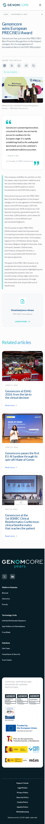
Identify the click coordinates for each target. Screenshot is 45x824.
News (6, 14)
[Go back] (42, 14)
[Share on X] (11, 65)
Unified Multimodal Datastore (14, 621)
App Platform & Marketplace (13, 626)
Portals (5, 604)
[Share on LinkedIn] (4, 65)
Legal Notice (23, 788)
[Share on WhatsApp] (19, 65)
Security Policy (22, 797)
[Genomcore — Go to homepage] (22, 564)
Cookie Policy (22, 802)
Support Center (22, 783)
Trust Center (7, 660)
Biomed (5, 593)
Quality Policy (22, 807)
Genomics (6, 599)
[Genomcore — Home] (16, 5)
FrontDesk (6, 632)
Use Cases (6, 648)
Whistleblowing (22, 812)
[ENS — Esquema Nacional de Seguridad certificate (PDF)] (10, 714)
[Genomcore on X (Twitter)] (4, 576)
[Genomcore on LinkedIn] (12, 576)
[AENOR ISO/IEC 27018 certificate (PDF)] (34, 699)
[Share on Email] (26, 65)
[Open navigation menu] (40, 5)
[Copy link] (33, 65)
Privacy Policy (22, 792)
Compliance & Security (11, 654)
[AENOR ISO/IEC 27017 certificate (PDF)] (22, 699)
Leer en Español (12, 72)
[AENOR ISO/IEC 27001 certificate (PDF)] (10, 699)
